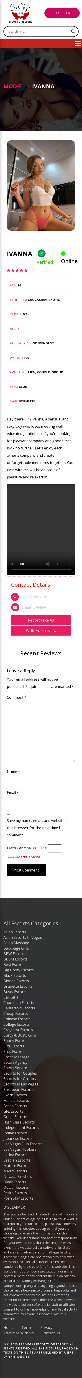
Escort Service (15, 1067)
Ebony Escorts (15, 1040)
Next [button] (73, 237)
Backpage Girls (16, 948)
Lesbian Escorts (16, 1160)
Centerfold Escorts (19, 1008)
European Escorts (18, 1089)
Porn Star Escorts (18, 1198)
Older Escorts (14, 1181)
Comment (16, 697)
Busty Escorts (15, 991)
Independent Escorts (21, 1127)
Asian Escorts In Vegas (22, 937)
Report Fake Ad (41, 620)
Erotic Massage (16, 1056)
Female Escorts (16, 1100)
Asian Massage (16, 942)
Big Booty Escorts (18, 969)
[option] (41, 185)
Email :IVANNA (34, 607)
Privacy (46, 1327)
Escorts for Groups (19, 1078)
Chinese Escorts (17, 1018)
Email (13, 792)
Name (13, 771)
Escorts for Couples (20, 1073)
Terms (27, 1327)
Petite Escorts (15, 1192)
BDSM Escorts (15, 959)
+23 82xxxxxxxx (34, 596)
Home (8, 1327)
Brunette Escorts (17, 986)
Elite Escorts (13, 1046)
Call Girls (10, 997)
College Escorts (16, 1024)
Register (62, 13)
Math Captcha (19, 847)
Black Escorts (14, 975)
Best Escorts (14, 964)
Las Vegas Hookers (19, 1149)
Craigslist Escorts (18, 1029)
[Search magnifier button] (73, 31)
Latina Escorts (15, 1154)
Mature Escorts (16, 1165)
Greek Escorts (15, 1116)
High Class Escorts (19, 1122)
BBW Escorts (14, 953)
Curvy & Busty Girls (19, 1035)
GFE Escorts (13, 1111)
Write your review (41, 630)
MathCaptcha (28, 857)
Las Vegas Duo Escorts (22, 1143)
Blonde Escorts (16, 980)
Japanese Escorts (18, 1138)
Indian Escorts (15, 1133)
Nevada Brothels (17, 1176)
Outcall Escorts (16, 1187)
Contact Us (50, 1332)
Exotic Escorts (15, 1094)
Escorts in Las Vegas (20, 1084)
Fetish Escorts (15, 1105)
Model (13, 86)
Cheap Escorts (15, 1013)
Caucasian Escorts (18, 1002)
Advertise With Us (18, 1332)
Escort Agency (15, 1062)
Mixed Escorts (15, 1171)
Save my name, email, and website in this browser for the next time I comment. (38, 828)
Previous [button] (9, 237)
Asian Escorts (14, 931)
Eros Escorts (14, 1051)
